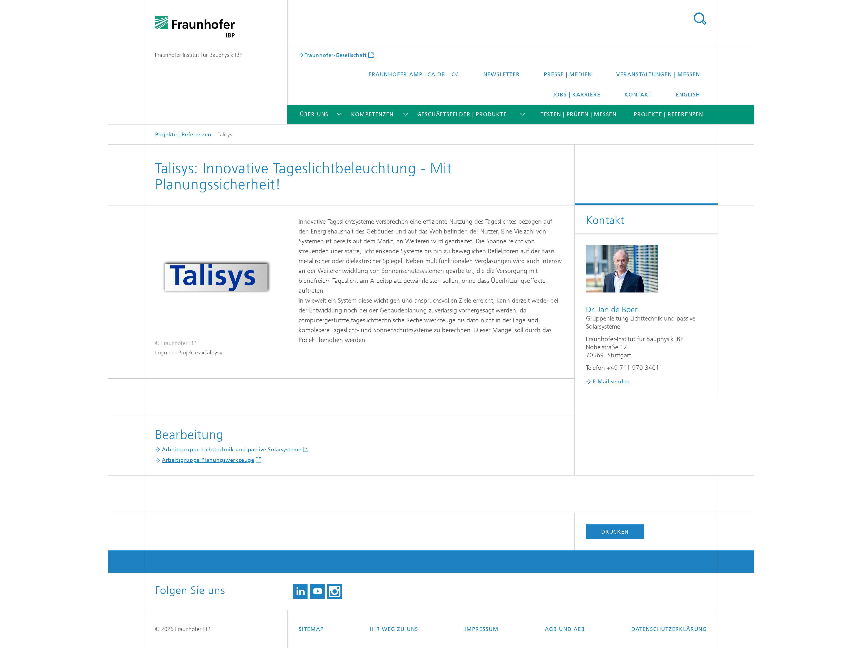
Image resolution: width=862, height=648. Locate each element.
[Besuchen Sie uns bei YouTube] (317, 591)
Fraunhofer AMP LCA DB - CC (414, 74)
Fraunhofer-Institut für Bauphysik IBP (198, 55)
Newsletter (501, 74)
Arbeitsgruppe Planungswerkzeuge (208, 460)
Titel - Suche (700, 18)
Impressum (481, 629)
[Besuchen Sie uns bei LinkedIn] (300, 591)
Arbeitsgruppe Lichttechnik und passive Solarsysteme (231, 449)
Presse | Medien (568, 74)
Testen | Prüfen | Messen (579, 114)
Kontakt (638, 95)
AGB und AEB (565, 629)
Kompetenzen (372, 114)
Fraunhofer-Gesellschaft (335, 55)
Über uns (314, 114)
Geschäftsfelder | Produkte (462, 114)
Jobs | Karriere (576, 95)
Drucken (615, 532)
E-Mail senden (611, 381)
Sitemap (311, 629)
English (688, 95)
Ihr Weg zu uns (394, 629)
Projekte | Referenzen (668, 114)
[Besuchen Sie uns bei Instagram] (334, 591)
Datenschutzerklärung (669, 629)
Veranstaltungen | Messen (658, 74)
